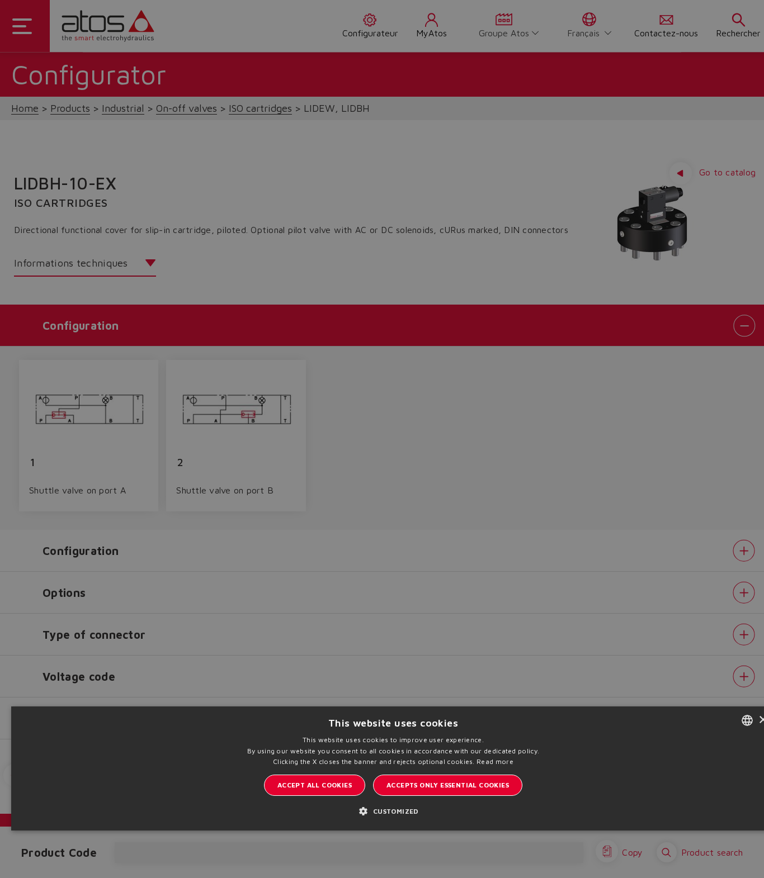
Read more (495, 761)
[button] (392, 810)
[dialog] (382, 439)
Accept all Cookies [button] (314, 785)
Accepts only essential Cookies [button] (447, 785)
